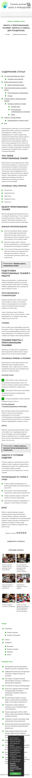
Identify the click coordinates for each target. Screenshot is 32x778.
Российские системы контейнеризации (17, 685)
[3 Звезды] (21, 533)
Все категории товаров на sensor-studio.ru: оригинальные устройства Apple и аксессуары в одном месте (16, 700)
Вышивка (10, 646)
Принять (15, 773)
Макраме (10, 652)
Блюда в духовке (12, 632)
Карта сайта (2, 774)
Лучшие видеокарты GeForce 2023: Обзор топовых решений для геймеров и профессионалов (17, 714)
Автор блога (26, 774)
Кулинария (8, 628)
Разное (7, 639)
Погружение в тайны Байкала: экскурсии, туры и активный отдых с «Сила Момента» (16, 707)
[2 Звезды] (19, 533)
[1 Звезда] (17, 533)
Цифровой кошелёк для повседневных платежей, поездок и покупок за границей (17, 673)
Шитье (23, 21)
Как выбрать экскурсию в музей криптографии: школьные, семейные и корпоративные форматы (17, 681)
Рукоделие (17, 21)
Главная (9, 21)
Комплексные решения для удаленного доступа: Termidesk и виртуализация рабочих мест (17, 726)
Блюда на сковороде (13, 635)
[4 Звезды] (23, 533)
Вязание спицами (12, 649)
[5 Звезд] (25, 533)
